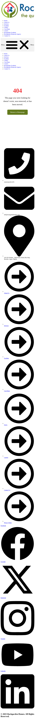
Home (5, 20)
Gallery (6, 27)
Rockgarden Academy (10, 32)
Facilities (6, 25)
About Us (6, 22)
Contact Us (7, 36)
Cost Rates (7, 29)
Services (6, 24)
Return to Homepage (17, 112)
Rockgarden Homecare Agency (12, 34)
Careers (6, 30)
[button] (17, 45)
